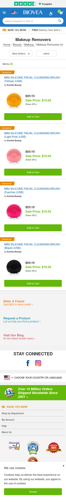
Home (7, 44)
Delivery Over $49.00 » (47, 30)
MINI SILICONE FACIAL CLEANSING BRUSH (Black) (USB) (32, 246)
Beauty (17, 44)
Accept (33, 491)
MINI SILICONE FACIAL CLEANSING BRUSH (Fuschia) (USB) (32, 190)
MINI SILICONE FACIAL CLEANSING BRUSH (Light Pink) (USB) (32, 135)
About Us (7, 432)
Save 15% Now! (17, 30)
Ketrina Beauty (14, 84)
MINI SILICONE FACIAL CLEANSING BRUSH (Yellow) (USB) (32, 79)
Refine (46, 53)
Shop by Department (13, 413)
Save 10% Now (17, 407)
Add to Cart (33, 116)
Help (4, 425)
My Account (8, 419)
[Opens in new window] (28, 363)
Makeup (29, 44)
